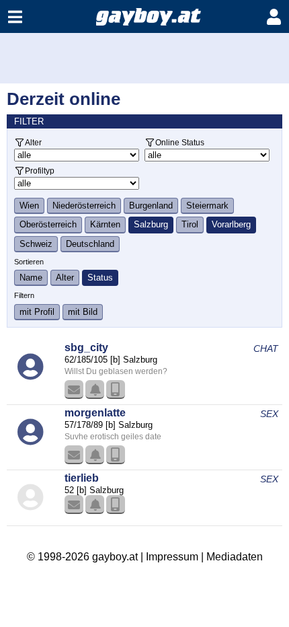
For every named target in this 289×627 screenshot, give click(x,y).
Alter (33, 142)
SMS (115, 389)
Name (30, 277)
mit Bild (82, 312)
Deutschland (90, 244)
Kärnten (105, 224)
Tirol (189, 224)
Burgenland (151, 205)
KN (94, 389)
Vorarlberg (231, 224)
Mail (74, 389)
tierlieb (82, 478)
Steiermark (207, 205)
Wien (29, 205)
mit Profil (36, 312)
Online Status (179, 142)
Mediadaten (234, 556)
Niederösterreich (84, 205)
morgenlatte (95, 412)
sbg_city (86, 347)
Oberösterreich (48, 224)
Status (100, 277)
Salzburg (151, 224)
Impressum (172, 556)
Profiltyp (39, 170)
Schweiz (35, 244)
